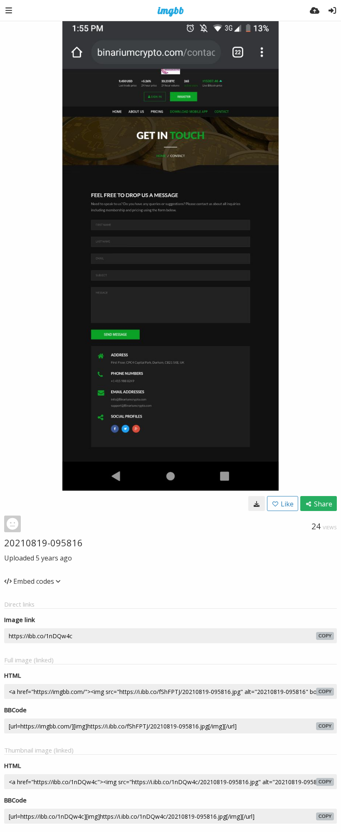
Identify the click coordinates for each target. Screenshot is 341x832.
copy (325, 635)
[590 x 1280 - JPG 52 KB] (256, 503)
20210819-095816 (43, 542)
